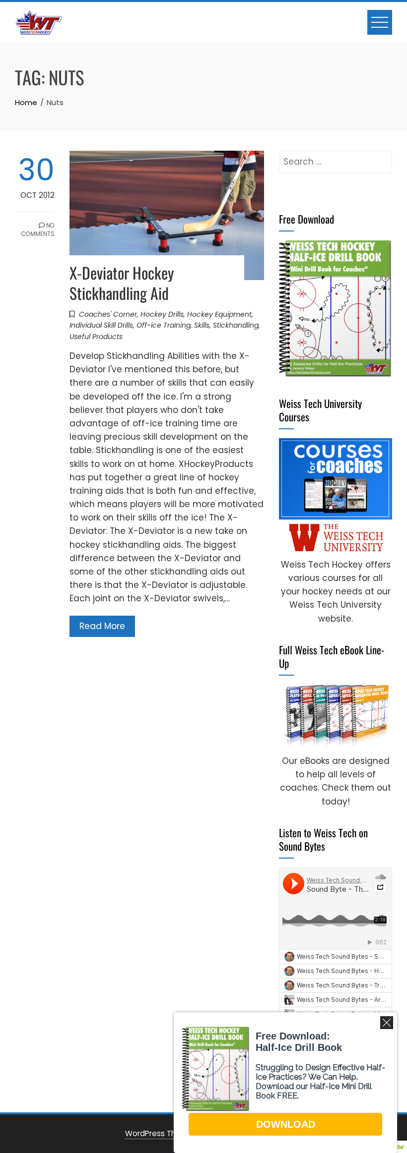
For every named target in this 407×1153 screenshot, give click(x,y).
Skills (201, 325)
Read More (102, 626)
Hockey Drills (162, 314)
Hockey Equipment (219, 314)
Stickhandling (236, 325)
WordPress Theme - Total (172, 1133)
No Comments (38, 229)
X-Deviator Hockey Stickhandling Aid (121, 282)
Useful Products (96, 337)
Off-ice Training (163, 325)
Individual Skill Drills (101, 325)
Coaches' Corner (108, 314)
